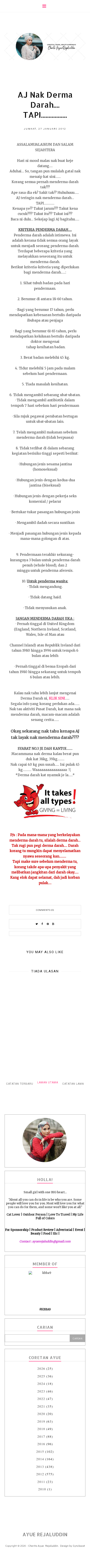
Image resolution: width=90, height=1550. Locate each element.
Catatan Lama (73, 1083)
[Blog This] (53, 924)
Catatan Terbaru (19, 1083)
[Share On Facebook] (42, 924)
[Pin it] (48, 924)
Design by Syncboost (72, 1545)
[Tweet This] (37, 924)
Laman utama (47, 1082)
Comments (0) (45, 909)
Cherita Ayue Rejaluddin (43, 1545)
